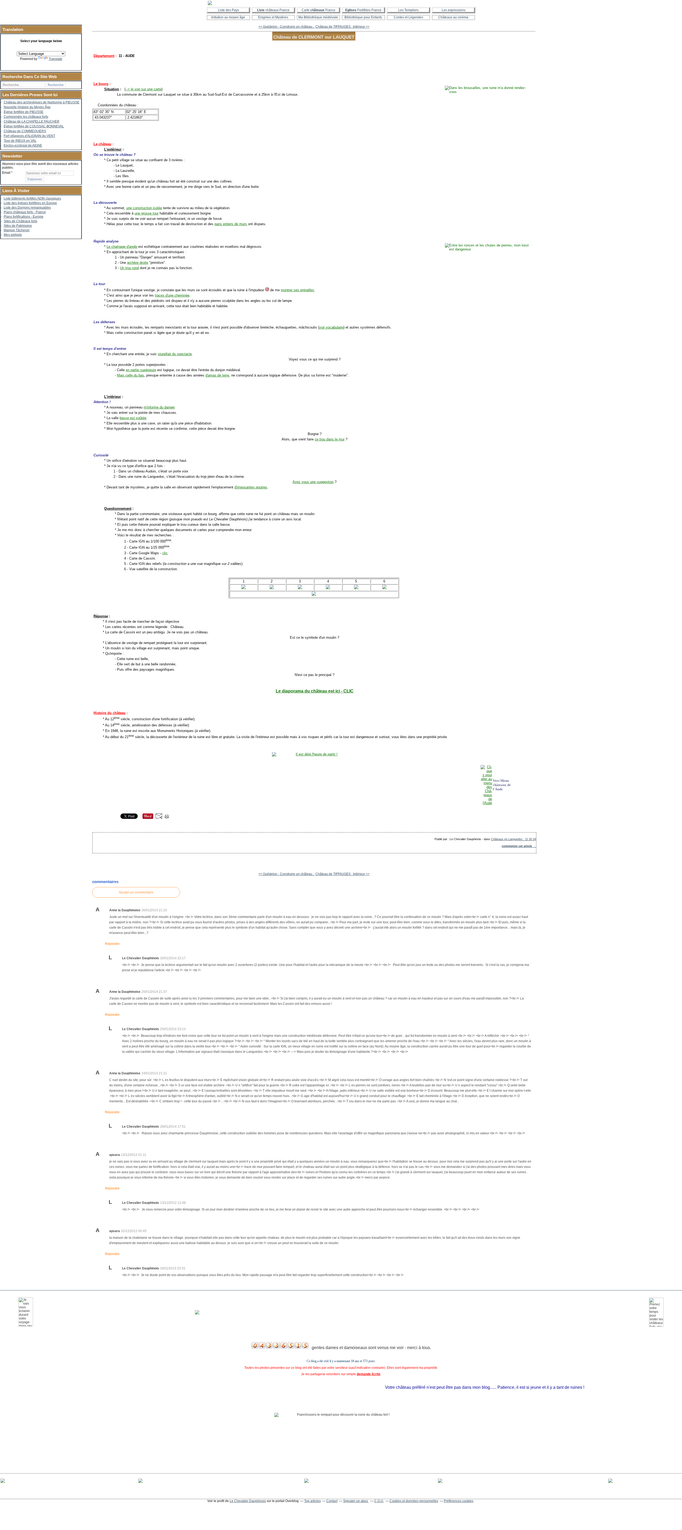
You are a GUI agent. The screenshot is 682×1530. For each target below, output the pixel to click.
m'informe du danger (159, 407)
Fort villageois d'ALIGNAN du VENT (29, 136)
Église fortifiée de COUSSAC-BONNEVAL (34, 126)
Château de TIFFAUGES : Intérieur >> (342, 27)
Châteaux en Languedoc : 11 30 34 (513, 839)
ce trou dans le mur (329, 439)
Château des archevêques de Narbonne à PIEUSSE (41, 102)
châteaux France (273, 10)
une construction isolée (144, 208)
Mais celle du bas (130, 375)
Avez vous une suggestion (313, 482)
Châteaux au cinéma (453, 17)
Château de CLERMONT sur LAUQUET (313, 37)
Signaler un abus (356, 1501)
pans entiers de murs (230, 224)
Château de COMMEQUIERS (25, 131)
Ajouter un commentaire (136, 892)
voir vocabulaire (331, 327)
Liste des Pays (228, 10)
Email (6, 173)
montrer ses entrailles (297, 290)
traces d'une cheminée (172, 295)
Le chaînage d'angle (122, 247)
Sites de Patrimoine (18, 226)
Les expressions (453, 10)
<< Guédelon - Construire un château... (286, 27)
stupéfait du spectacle (175, 354)
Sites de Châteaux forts (20, 221)
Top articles (312, 1501)
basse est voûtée (133, 418)
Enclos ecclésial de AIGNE (23, 145)
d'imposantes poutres (250, 487)
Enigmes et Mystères (273, 17)
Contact (332, 1501)
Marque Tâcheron (17, 230)
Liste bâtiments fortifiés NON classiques (32, 198)
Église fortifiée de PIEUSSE (23, 112)
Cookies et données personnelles (413, 1501)
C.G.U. (379, 1501)
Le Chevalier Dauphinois (248, 1501)
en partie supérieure (141, 370)
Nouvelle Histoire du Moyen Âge (27, 107)
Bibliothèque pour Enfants (363, 17)
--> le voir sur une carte (143, 89)
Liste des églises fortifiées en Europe (30, 203)
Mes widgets (13, 235)
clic (165, 553)
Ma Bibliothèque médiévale (318, 17)
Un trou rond (129, 268)
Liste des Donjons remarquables (27, 207)
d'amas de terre (217, 375)
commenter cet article (517, 846)
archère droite (137, 263)
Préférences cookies (458, 1501)
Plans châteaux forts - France (25, 212)
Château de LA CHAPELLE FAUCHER (31, 121)
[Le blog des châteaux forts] (341, 3)
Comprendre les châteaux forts (26, 117)
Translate (55, 59)
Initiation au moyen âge (228, 17)
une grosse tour (147, 213)
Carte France (318, 10)
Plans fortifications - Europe (23, 216)
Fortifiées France (363, 10)
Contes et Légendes (408, 17)
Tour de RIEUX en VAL (20, 141)
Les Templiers (408, 10)
